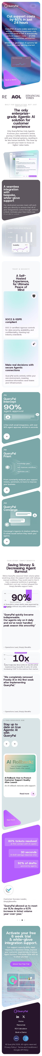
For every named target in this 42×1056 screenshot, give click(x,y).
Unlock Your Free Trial (21, 964)
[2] (23, 1016)
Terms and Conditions (27, 1047)
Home (20, 1021)
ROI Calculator (21, 1028)
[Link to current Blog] (20, 775)
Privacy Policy (10, 1047)
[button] (33, 6)
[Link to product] (7, 436)
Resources (21, 1025)
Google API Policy (21, 1050)
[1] (17, 1016)
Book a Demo (21, 1032)
